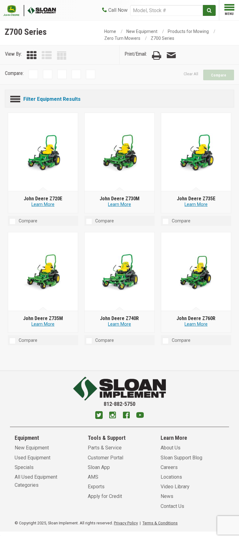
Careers (169, 467)
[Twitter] (99, 415)
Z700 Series (162, 38)
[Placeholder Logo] (13, 10)
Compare (218, 75)
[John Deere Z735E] (196, 152)
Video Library (175, 487)
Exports (96, 487)
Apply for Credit (105, 496)
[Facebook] (126, 415)
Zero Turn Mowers (122, 38)
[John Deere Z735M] (43, 272)
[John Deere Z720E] (43, 152)
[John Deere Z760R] (196, 272)
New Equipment (141, 31)
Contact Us (172, 506)
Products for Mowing (188, 31)
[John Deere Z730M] (119, 152)
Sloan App (99, 467)
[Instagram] (112, 415)
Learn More (42, 204)
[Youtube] (140, 415)
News (167, 496)
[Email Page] (171, 55)
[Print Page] (156, 55)
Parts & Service (105, 448)
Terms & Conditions (160, 523)
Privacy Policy (126, 523)
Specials (24, 467)
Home (110, 31)
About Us (170, 448)
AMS (93, 477)
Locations (171, 477)
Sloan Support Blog (181, 458)
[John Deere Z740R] (119, 272)
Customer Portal (105, 458)
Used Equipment (32, 458)
